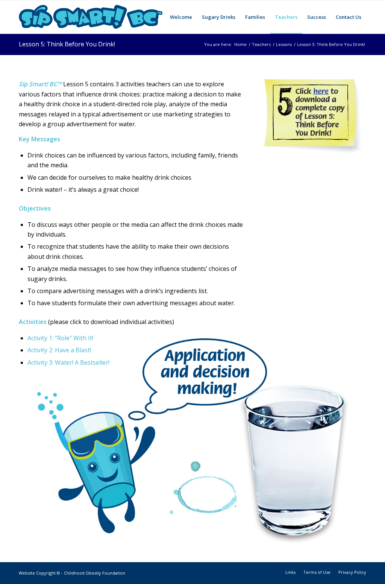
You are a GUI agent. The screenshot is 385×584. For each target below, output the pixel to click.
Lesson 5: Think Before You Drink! (67, 44)
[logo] (90, 17)
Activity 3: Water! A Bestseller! (68, 362)
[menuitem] (181, 17)
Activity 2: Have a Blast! (59, 350)
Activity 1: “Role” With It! (60, 338)
